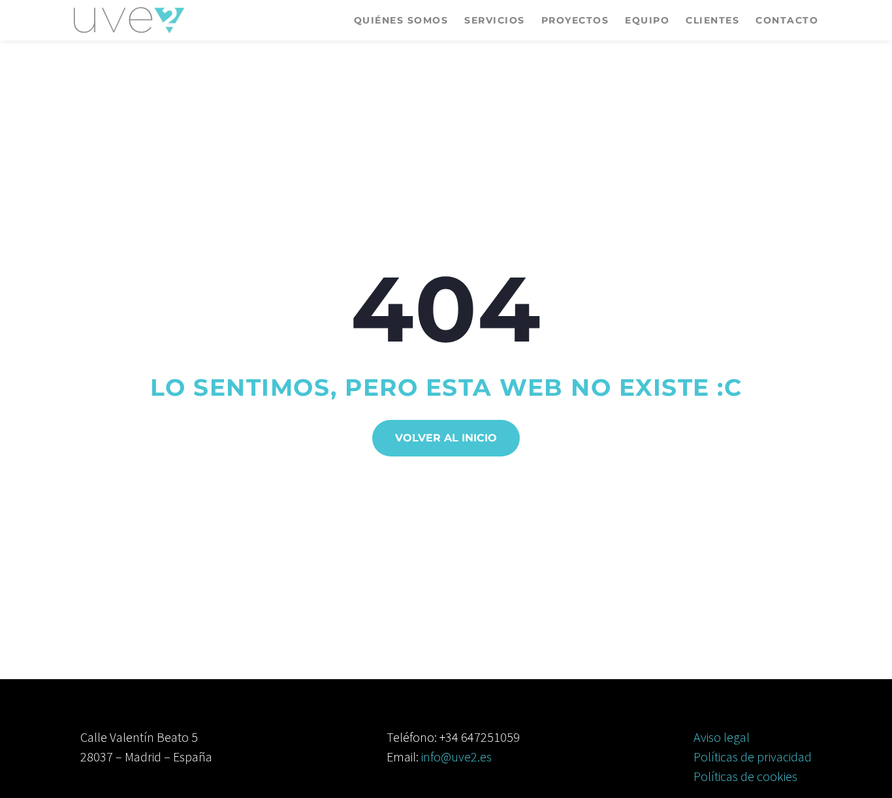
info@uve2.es (456, 756)
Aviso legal (721, 737)
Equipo (647, 20)
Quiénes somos (401, 20)
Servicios (494, 20)
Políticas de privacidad (752, 756)
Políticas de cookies (745, 776)
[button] (446, 438)
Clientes (712, 20)
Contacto (787, 20)
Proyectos (575, 20)
